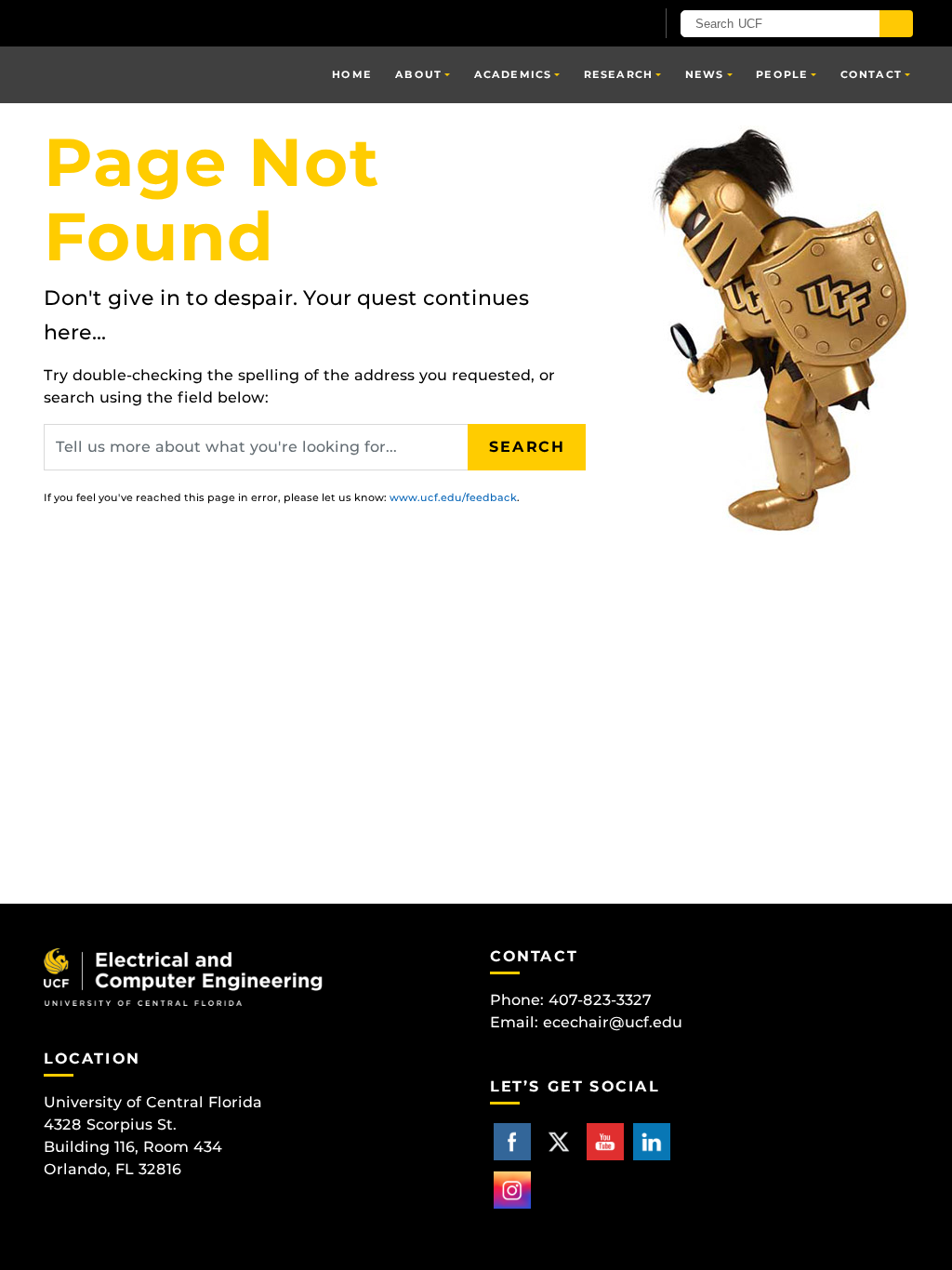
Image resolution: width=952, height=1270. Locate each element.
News (704, 74)
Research (618, 74)
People (782, 74)
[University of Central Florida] (176, 22)
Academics (512, 74)
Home (351, 74)
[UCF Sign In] (594, 24)
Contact (871, 74)
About (418, 74)
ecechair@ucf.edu (612, 1022)
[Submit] (896, 23)
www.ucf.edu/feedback (453, 497)
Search (527, 447)
